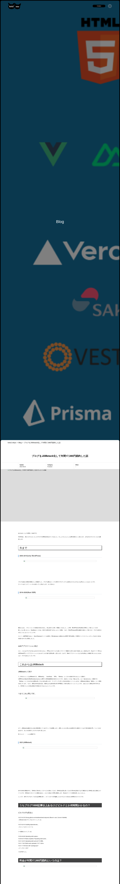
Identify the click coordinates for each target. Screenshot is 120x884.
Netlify (47, 679)
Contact (99, 6)
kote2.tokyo (12, 443)
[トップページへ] (14, 6)
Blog (20, 443)
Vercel (38, 790)
